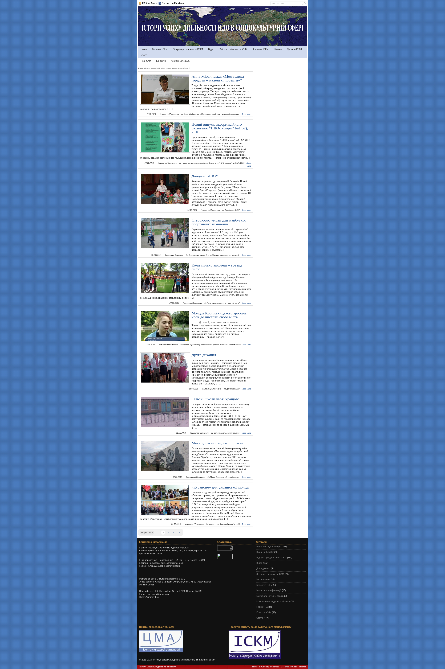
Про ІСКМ (146, 61)
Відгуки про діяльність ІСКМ (188, 49)
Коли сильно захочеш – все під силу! (217, 267)
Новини (278, 49)
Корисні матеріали (180, 61)
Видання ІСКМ (159, 49)
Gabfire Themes (299, 667)
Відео (211, 49)
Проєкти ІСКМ (294, 49)
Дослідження (263, 568)
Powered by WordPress (269, 667)
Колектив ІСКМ (261, 49)
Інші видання (263, 579)
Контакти (161, 61)
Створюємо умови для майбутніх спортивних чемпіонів (219, 222)
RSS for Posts (149, 3)
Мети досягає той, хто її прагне (218, 443)
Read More (246, 114)
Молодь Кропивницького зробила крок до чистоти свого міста (219, 315)
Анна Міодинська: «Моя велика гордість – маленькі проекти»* (218, 78)
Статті (144, 55)
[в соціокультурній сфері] (222, 45)
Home (144, 49)
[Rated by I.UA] (234, 556)
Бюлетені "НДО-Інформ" (269, 546)
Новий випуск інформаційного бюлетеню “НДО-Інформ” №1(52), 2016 (220, 128)
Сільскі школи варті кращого (215, 399)
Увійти (254, 667)
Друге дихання (204, 355)
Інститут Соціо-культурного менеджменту (157, 667)
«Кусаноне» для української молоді (220, 487)
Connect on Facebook (173, 3)
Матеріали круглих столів (270, 596)
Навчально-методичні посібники (273, 601)
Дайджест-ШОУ (205, 176)
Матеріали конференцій (268, 590)
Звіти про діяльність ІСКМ (233, 49)
